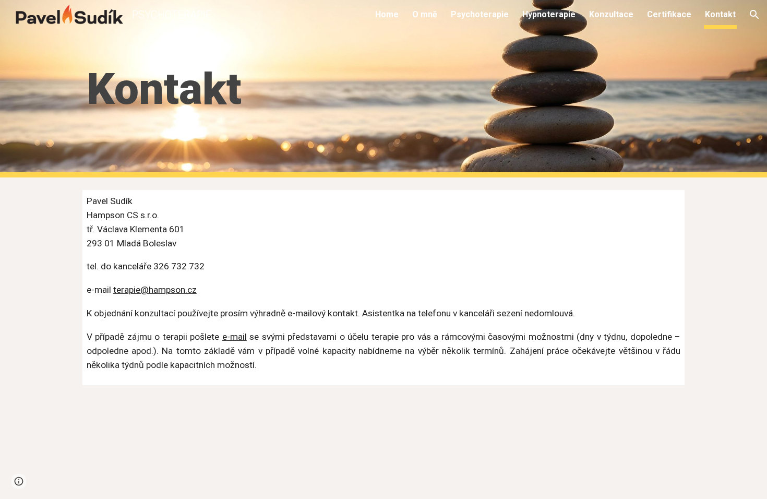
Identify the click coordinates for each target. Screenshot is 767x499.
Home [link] (387, 14)
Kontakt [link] (720, 14)
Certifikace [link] (669, 14)
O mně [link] (424, 14)
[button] (754, 14)
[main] (280, 89)
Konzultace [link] (611, 14)
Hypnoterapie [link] (549, 14)
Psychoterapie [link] (480, 14)
